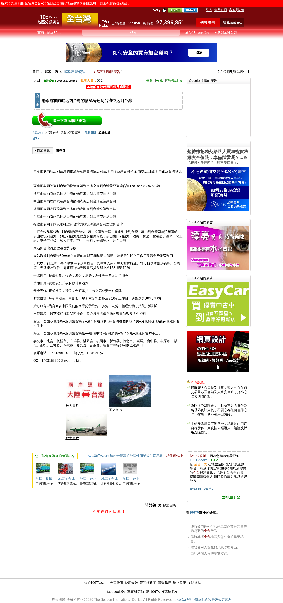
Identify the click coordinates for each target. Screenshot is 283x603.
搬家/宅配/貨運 (74, 72)
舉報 (149, 80)
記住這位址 (174, 455)
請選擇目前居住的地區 (113, 3)
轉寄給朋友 (174, 80)
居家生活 (51, 72)
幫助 (240, 10)
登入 (209, 10)
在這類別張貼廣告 (107, 72)
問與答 (60, 150)
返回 (36, 80)
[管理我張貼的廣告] (232, 26)
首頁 (40, 32)
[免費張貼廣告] (208, 26)
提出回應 (169, 505)
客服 (232, 10)
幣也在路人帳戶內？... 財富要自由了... (217, 156)
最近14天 (54, 32)
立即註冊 (228, 497)
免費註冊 (220, 10)
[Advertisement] (218, 110)
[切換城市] (80, 26)
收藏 (159, 80)
